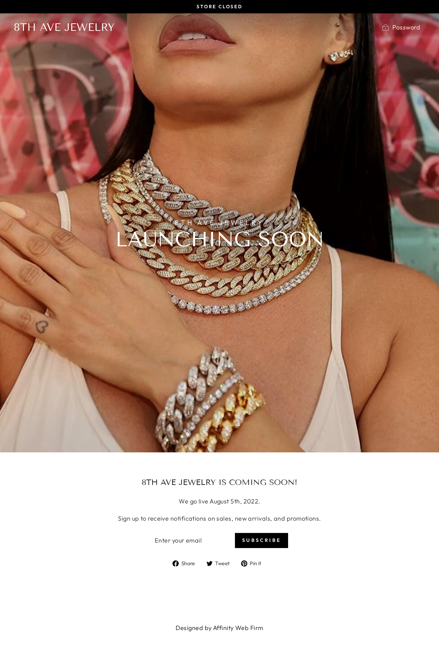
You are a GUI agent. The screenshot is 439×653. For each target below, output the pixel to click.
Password (406, 27)
